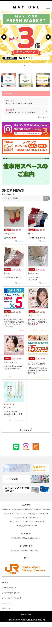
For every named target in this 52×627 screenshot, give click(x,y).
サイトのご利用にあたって (10, 593)
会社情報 (5, 582)
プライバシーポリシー (9, 587)
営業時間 (16, 538)
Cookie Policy (26, 615)
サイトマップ (6, 603)
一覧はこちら (42, 117)
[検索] (46, 198)
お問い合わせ (6, 608)
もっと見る (24, 429)
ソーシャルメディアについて (11, 598)
